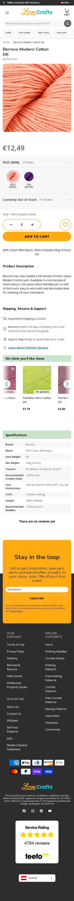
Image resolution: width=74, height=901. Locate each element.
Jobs (10, 738)
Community (52, 729)
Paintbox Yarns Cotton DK (37, 400)
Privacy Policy (16, 611)
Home (6, 42)
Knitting (43, 32)
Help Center (14, 676)
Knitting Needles (56, 651)
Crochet (62, 32)
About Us (13, 707)
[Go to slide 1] (35, 136)
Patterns (24, 32)
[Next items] (67, 384)
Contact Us (14, 714)
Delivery (12, 658)
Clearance (51, 722)
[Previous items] (7, 384)
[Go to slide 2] (39, 136)
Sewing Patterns (55, 709)
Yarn (8, 32)
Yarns (49, 645)
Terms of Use (15, 645)
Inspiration (52, 716)
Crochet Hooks (55, 658)
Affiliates (12, 720)
